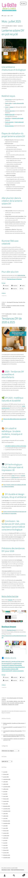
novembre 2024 (6, 786)
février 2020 (5, 830)
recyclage (22, 305)
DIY (18, 698)
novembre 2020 (6, 823)
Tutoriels (21, 302)
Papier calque (8, 103)
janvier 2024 (6, 801)
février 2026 (5, 774)
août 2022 (5, 813)
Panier (21, 874)
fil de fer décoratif (19, 122)
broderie (11, 701)
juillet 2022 (5, 816)
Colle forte (7, 118)
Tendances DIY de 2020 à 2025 (12, 320)
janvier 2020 (6, 833)
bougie (8, 305)
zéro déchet (8, 307)
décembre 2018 (6, 855)
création (15, 701)
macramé (12, 703)
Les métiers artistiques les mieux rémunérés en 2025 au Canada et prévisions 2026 (13, 735)
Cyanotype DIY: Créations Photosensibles (12, 665)
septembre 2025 (6, 779)
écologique (4, 703)
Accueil (4, 15)
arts (8, 701)
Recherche (14, 875)
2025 (8, 15)
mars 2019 (5, 847)
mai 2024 (5, 794)
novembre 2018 (6, 857)
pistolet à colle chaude (17, 118)
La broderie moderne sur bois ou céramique (15, 446)
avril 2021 (5, 818)
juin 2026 (5, 772)
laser (8, 703)
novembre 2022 (6, 808)
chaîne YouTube (21, 275)
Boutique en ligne (6, 869)
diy (11, 305)
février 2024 (5, 798)
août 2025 (5, 781)
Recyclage (15, 302)
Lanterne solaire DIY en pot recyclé (13, 32)
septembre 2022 (6, 811)
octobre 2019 (6, 835)
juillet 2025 (5, 784)
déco (22, 701)
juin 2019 (5, 840)
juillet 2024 (5, 789)
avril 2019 (5, 845)
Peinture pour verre (10, 111)
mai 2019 (5, 842)
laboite (15, 25)
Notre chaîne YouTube (10, 596)
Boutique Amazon (11, 630)
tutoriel (3, 307)
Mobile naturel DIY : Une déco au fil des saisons (13, 661)
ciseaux (11, 107)
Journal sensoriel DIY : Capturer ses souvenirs (13, 670)
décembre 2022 (6, 806)
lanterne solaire (15, 305)
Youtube (10, 599)
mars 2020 (5, 828)
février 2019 (5, 850)
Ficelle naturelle (9, 122)
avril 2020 (5, 825)
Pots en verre (8, 99)
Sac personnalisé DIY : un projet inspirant (12, 663)
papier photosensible (18, 103)
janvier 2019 (6, 852)
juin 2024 (5, 791)
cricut (19, 701)
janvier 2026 (6, 776)
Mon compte (4, 875)
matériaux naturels (19, 703)
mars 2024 (5, 796)
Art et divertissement (12, 698)
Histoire (21, 698)
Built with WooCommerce (17, 869)
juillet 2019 (5, 838)
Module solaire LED (9, 114)
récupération (4, 704)
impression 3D (15, 477)
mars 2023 (5, 803)
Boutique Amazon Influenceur (14, 279)
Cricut (6, 107)
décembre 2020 (6, 821)
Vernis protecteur (9, 126)
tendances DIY (11, 704)
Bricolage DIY (10, 302)
